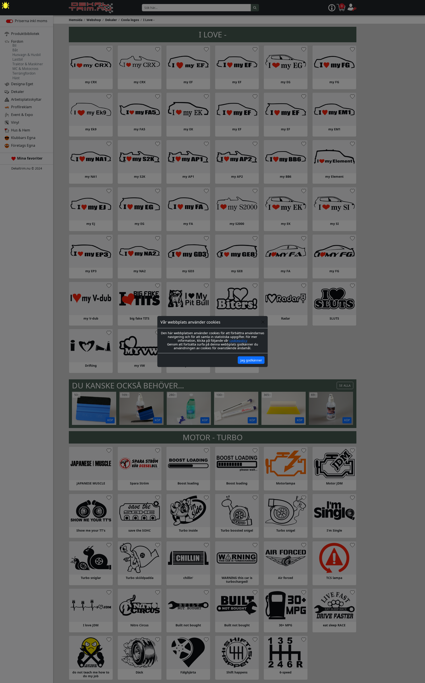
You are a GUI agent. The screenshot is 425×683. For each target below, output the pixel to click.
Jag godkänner (251, 360)
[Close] (263, 322)
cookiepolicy (238, 340)
